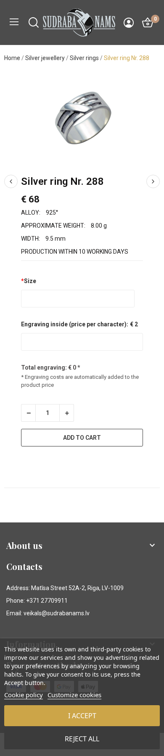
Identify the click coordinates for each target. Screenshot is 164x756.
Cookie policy (23, 694)
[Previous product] (11, 181)
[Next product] (153, 181)
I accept (82, 715)
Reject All (82, 738)
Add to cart (82, 437)
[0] (147, 22)
